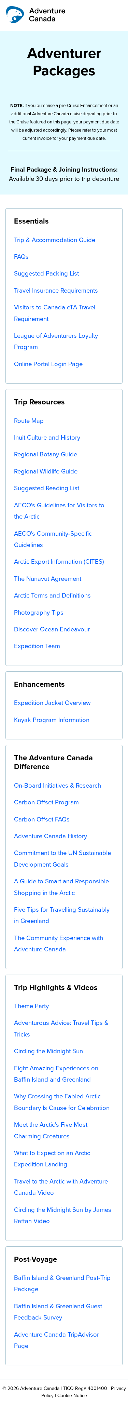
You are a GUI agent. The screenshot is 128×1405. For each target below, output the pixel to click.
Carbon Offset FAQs (42, 819)
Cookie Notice (72, 1395)
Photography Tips (38, 612)
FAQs (21, 256)
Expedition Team (37, 646)
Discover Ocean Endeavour (52, 629)
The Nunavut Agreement (47, 578)
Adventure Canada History (50, 836)
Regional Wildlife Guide (45, 471)
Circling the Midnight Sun (48, 1051)
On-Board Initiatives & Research (57, 785)
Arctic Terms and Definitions (52, 595)
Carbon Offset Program (46, 802)
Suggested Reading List (46, 488)
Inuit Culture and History (47, 437)
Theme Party (31, 1006)
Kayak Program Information (51, 719)
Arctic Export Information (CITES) (59, 561)
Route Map (29, 420)
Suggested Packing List (46, 273)
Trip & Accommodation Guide (54, 239)
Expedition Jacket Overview (52, 702)
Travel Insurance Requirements (56, 290)
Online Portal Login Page (48, 364)
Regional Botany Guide (45, 454)
